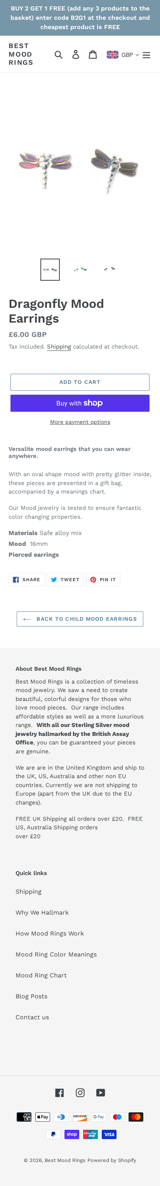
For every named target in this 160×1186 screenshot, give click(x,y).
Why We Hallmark (42, 912)
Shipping (59, 346)
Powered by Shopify (111, 1160)
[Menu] (146, 54)
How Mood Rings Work (50, 933)
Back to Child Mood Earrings (86, 619)
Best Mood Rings (21, 53)
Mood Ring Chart (41, 975)
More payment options (80, 422)
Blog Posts (31, 996)
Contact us (32, 1017)
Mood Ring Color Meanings (56, 954)
